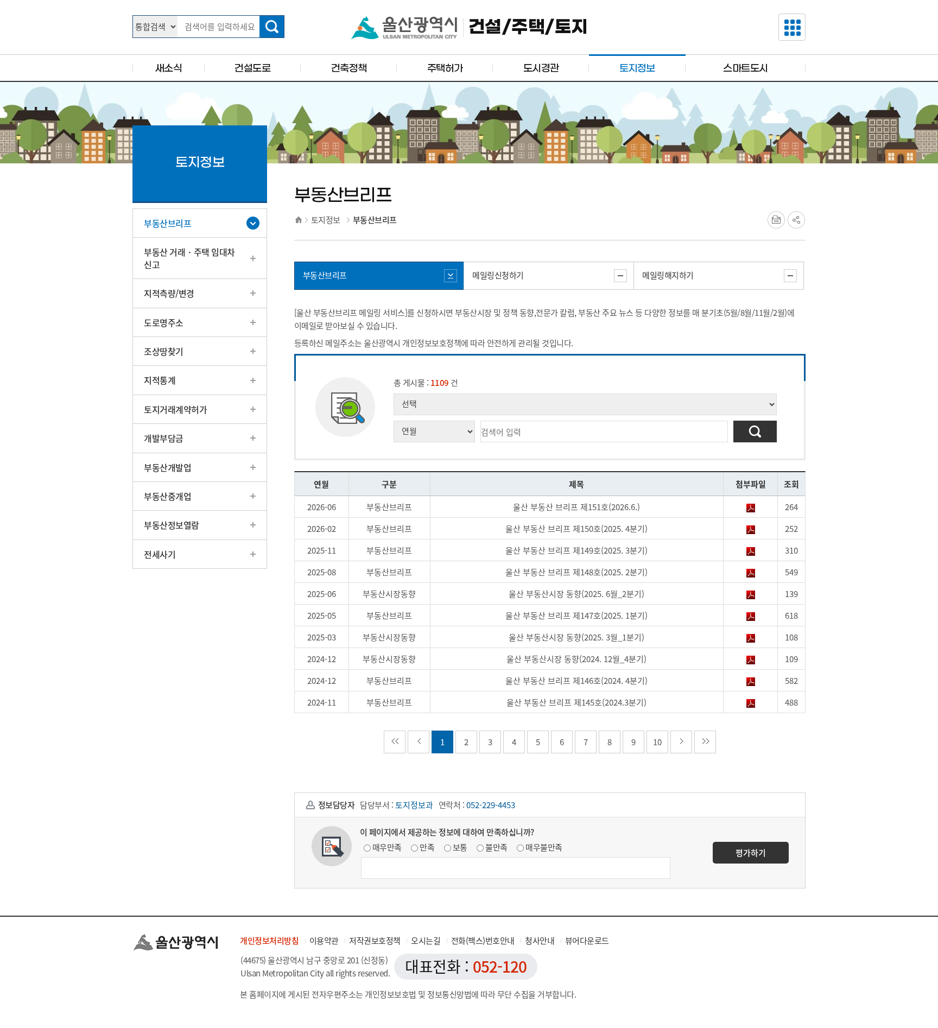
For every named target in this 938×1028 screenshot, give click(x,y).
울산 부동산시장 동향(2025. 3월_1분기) (576, 637)
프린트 (776, 220)
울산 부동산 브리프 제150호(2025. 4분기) (576, 529)
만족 (427, 847)
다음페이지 (681, 742)
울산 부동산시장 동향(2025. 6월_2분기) (576, 594)
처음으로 (394, 742)
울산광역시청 (404, 27)
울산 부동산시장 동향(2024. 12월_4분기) (576, 659)
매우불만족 (543, 847)
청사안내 (539, 941)
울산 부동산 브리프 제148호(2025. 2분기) (576, 572)
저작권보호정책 (375, 941)
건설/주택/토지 (528, 27)
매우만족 (387, 847)
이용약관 (324, 941)
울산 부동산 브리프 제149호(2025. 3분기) (576, 550)
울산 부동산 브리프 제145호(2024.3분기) (576, 702)
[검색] (271, 26)
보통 (460, 847)
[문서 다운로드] (751, 507)
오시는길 (425, 941)
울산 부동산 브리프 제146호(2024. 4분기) (576, 681)
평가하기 (751, 853)
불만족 (496, 847)
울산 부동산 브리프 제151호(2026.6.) (576, 507)
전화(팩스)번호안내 (483, 941)
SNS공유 (796, 220)
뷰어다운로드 (587, 941)
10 (657, 742)
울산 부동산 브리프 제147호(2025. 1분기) (576, 615)
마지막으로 (705, 742)
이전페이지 (418, 742)
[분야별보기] (792, 27)
